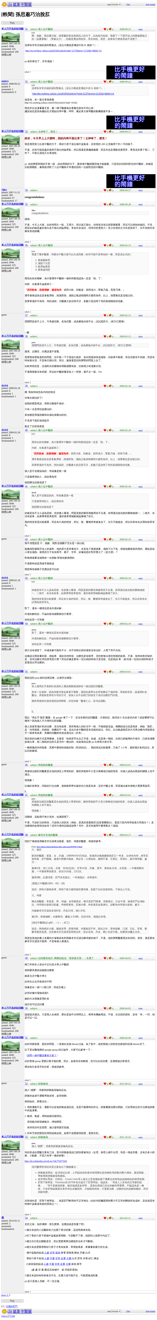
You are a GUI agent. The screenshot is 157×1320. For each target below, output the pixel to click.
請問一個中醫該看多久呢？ (42, 1055)
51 (26, 1037)
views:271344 (8, 1316)
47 (26, 794)
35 (26, 204)
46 (26, 764)
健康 (16, 4)
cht (10, 4)
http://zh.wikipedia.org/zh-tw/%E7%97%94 (46, 1161)
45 (26, 671)
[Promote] (105, 29)
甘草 (52, 1252)
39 (26, 385)
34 (26, 190)
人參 (46, 1252)
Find (128, 4)
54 (26, 1217)
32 (26, 81)
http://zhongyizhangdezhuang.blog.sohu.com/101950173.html (59, 847)
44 (26, 623)
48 (26, 834)
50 (26, 1008)
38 (26, 336)
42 (26, 539)
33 (26, 131)
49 (26, 958)
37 (26, 315)
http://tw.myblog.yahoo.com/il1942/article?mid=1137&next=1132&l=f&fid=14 (63, 50)
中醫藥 (26, 4)
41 (26, 486)
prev (3, 1295)
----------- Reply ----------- (12, 23)
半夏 (52, 1258)
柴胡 (57, 1252)
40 (26, 430)
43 (26, 578)
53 (26, 1137)
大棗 (68, 1258)
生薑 (63, 1258)
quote (140, 29)
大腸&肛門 (11, 1306)
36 (26, 245)
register (152, 4)
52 (26, 1083)
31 (26, 29)
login (147, 4)
